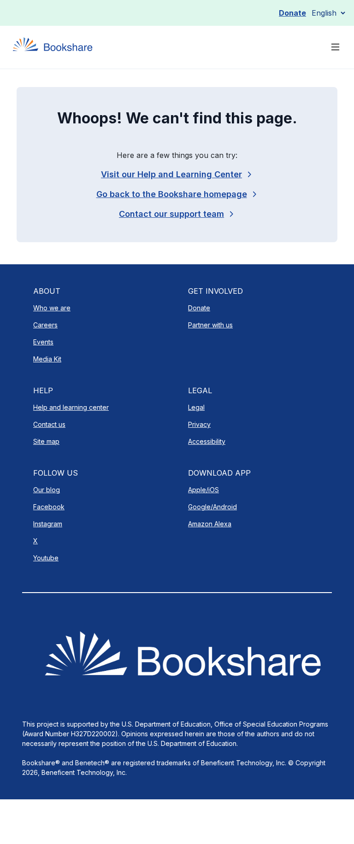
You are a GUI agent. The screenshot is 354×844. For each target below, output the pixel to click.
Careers (45, 325)
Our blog (46, 490)
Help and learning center (71, 407)
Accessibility (206, 441)
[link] (177, 214)
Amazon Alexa (209, 524)
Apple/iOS (203, 490)
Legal (196, 407)
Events (43, 342)
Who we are (52, 308)
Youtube (46, 558)
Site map (46, 441)
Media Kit (47, 359)
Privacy (199, 424)
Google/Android (212, 507)
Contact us (49, 424)
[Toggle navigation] (335, 47)
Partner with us (210, 325)
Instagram (47, 524)
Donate (292, 12)
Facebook (49, 507)
